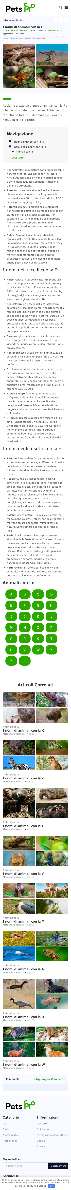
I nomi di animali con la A (23, 969)
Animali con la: (25, 151)
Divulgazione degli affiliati (52, 1135)
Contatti (42, 1123)
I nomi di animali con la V (23, 874)
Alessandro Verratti (17, 30)
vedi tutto (18, 157)
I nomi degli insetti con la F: (29, 146)
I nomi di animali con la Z (23, 778)
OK (51, 1185)
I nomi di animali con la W (24, 1064)
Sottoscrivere (58, 1165)
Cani (5, 1123)
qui (45, 38)
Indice (5, 20)
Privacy (41, 1146)
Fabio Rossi (54, 30)
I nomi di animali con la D (23, 1017)
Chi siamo (43, 1129)
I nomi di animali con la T (23, 826)
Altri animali (10, 1140)
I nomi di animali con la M (24, 921)
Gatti (6, 1129)
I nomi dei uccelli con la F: (28, 141)
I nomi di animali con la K (23, 730)
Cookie (41, 1140)
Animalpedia (16, 20)
